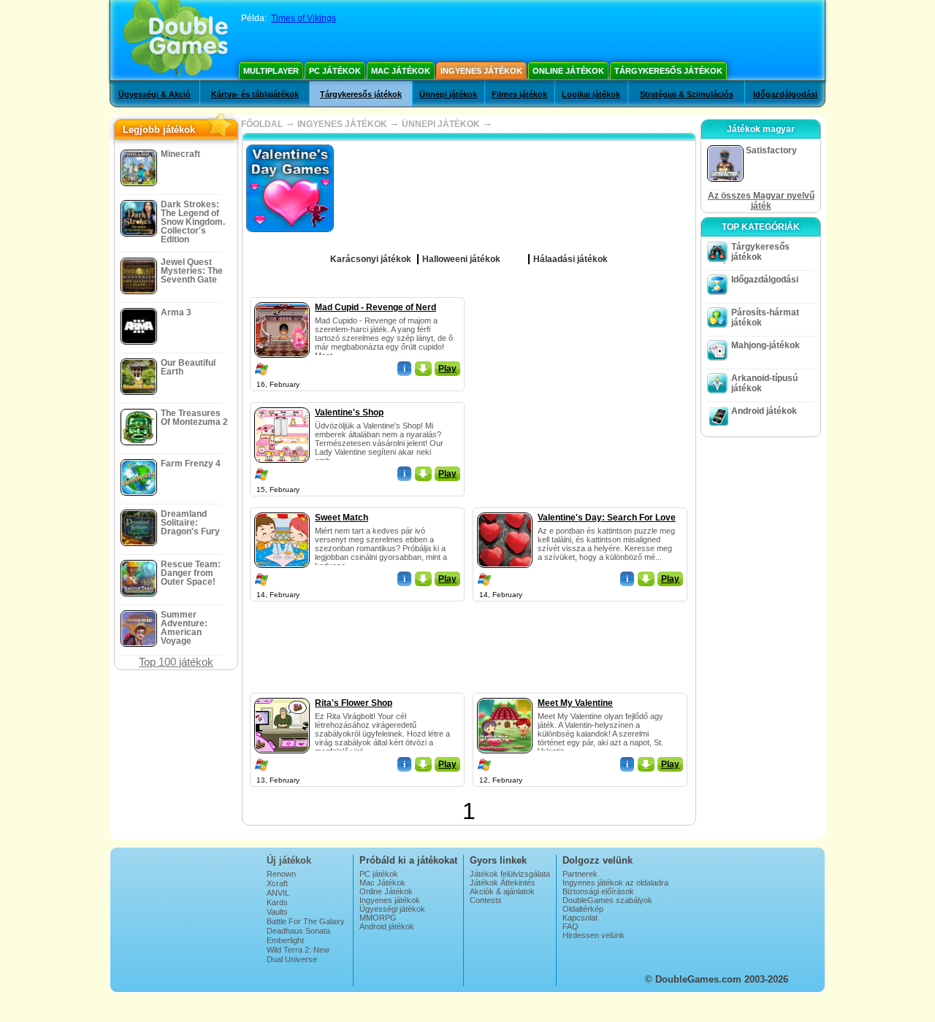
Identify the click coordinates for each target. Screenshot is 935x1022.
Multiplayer (271, 70)
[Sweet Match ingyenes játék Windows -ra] (282, 509)
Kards (277, 902)
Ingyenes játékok (481, 70)
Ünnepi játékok (448, 94)
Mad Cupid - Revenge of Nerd (375, 307)
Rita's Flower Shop (353, 703)
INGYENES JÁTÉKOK (342, 124)
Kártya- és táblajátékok (255, 94)
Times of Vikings (303, 18)
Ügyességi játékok (392, 908)
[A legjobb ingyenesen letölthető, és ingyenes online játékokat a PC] (175, 40)
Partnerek (580, 873)
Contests (486, 900)
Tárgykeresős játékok (668, 70)
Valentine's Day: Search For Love (607, 517)
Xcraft (277, 883)
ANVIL (278, 892)
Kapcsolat (580, 917)
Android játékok (764, 411)
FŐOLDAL (262, 124)
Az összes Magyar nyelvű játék (761, 201)
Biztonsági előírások (598, 891)
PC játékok (335, 70)
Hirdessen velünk (593, 935)
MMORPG (378, 917)
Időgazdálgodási (785, 94)
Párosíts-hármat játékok (765, 317)
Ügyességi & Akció (154, 94)
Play (447, 369)
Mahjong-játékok (765, 345)
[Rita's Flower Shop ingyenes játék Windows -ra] (282, 695)
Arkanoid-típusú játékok (764, 383)
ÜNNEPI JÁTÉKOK (441, 124)
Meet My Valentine (575, 703)
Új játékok (289, 860)
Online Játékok (568, 70)
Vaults (277, 911)
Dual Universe (292, 959)
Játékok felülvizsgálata (510, 873)
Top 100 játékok (176, 662)
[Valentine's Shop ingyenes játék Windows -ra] (282, 404)
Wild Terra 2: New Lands (298, 954)
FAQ (570, 926)
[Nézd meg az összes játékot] (510, 254)
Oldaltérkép (582, 908)
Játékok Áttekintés (502, 882)
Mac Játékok (400, 70)
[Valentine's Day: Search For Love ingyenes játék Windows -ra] (505, 509)
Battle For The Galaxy (306, 921)
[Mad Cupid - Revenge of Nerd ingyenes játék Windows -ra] (282, 299)
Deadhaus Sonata (298, 930)
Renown (281, 873)
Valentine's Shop (349, 412)
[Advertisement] (580, 388)
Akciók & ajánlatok (502, 891)
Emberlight (285, 940)
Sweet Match (341, 517)
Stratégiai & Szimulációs (686, 94)
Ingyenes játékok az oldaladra (615, 882)
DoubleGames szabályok (607, 900)
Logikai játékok (591, 94)
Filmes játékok (519, 94)
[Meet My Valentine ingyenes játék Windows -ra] (505, 695)
